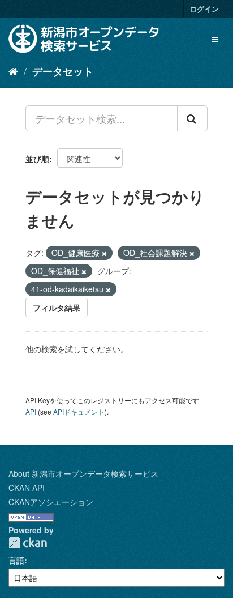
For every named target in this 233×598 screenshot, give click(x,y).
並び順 (37, 158)
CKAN (27, 543)
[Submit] (192, 118)
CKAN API (26, 487)
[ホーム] (13, 70)
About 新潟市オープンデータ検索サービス (83, 473)
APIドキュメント (79, 411)
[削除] (104, 253)
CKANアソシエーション (50, 501)
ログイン (204, 8)
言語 (16, 560)
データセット (62, 71)
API (30, 411)
